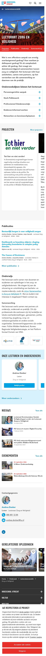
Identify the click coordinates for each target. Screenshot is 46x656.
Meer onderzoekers (11, 397)
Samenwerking (36, 48)
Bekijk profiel (19, 385)
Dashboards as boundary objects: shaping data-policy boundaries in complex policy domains (20, 243)
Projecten (5, 48)
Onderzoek (13, 577)
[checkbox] (32, 551)
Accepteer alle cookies (22, 645)
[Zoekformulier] (35, 3)
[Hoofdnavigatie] (40, 3)
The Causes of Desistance (13, 254)
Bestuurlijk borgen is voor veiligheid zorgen (21, 231)
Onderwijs (25, 48)
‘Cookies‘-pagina (36, 637)
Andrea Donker (9, 506)
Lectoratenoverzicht (12, 9)
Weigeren (22, 651)
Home (4, 577)
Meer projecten (36, 130)
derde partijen (24, 612)
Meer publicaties (9, 265)
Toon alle (39, 410)
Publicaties (15, 48)
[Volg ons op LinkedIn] (3, 531)
